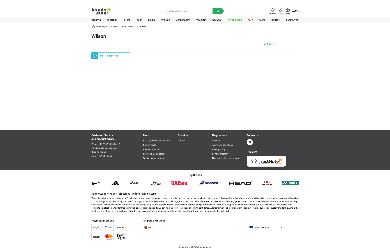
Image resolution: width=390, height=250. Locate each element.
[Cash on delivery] (121, 236)
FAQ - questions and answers (157, 140)
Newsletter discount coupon (225, 158)
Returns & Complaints (153, 154)
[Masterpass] (96, 236)
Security (216, 140)
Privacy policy (218, 149)
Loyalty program (220, 154)
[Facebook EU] (250, 142)
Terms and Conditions (222, 145)
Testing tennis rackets (153, 158)
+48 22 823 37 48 (108, 2)
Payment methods (152, 149)
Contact (181, 140)
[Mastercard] (109, 236)
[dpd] (148, 227)
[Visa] (121, 227)
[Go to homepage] (101, 10)
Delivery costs (149, 145)
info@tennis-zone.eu (108, 148)
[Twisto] (109, 227)
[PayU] (96, 227)
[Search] (218, 11)
